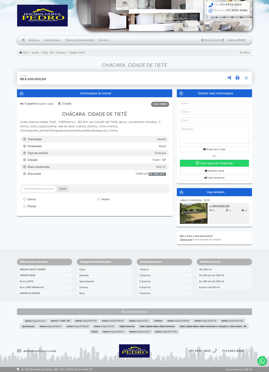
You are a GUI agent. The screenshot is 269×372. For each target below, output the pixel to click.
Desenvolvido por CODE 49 (239, 369)
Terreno (83, 287)
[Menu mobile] (23, 40)
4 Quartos (145, 287)
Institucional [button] (51, 40)
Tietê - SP (47, 52)
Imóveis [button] (32, 40)
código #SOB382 (178, 321)
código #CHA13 (35, 321)
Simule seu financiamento (80, 40)
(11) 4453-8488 (236, 10)
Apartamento (86, 281)
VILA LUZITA (26, 281)
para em (213, 326)
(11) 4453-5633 (230, 4)
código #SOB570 (50, 326)
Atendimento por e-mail (39, 351)
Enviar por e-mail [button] (215, 149)
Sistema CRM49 (236, 40)
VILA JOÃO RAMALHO (31, 287)
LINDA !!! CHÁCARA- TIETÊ (195, 200)
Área (82, 293)
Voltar (246, 52)
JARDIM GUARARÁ (29, 293)
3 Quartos (145, 281)
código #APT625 (232, 321)
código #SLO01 (104, 326)
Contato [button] (102, 40)
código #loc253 (140, 331)
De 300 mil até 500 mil (211, 281)
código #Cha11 (139, 321)
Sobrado (84, 275)
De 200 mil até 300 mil (211, 275)
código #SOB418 (113, 321)
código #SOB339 (78, 326)
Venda (35, 52)
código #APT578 (86, 321)
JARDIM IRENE (27, 275)
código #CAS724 (205, 321)
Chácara (61, 52)
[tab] (38, 189)
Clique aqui (186, 239)
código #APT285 (166, 331)
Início (25, 52)
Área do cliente (212, 40)
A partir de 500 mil (209, 287)
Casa (82, 269)
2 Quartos (145, 275)
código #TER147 (113, 331)
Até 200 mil (205, 269)
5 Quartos (145, 293)
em (60, 321)
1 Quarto (144, 269)
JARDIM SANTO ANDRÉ (32, 269)
